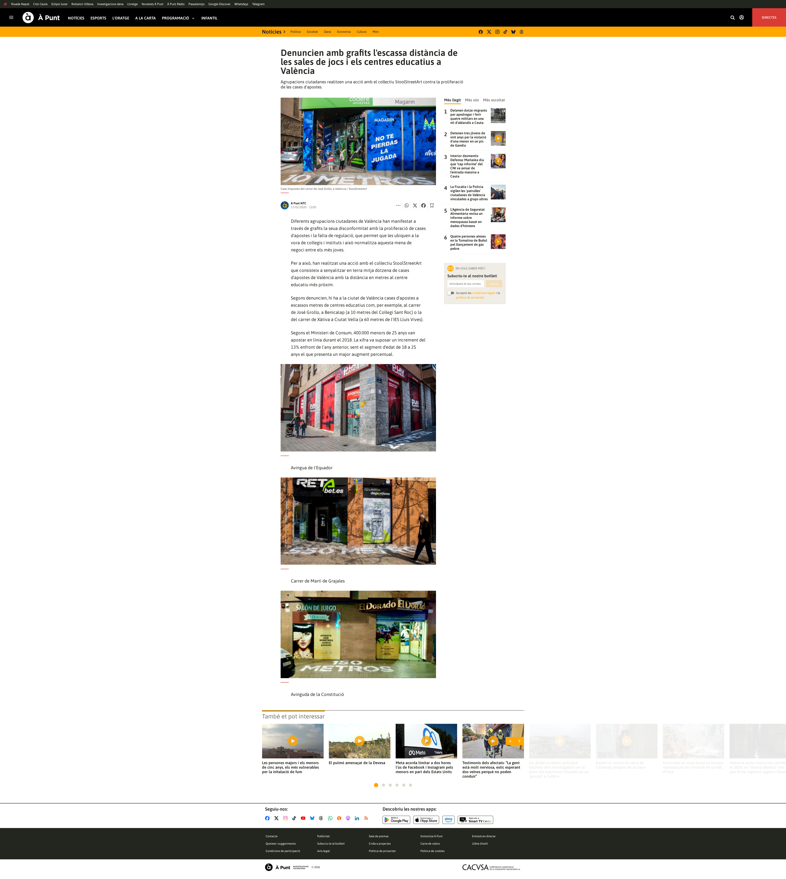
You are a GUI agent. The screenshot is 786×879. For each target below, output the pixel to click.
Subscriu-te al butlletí (331, 843)
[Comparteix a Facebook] (423, 205)
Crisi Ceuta (40, 4)
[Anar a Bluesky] (313, 818)
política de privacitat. (470, 297)
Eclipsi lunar (59, 4)
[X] (489, 32)
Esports (98, 18)
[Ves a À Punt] (41, 17)
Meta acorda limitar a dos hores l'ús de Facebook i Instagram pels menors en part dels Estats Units (424, 767)
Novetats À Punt (152, 4)
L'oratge (132, 4)
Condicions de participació (283, 851)
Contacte (272, 836)
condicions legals (483, 293)
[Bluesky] (513, 32)
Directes (769, 17)
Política (295, 31)
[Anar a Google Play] (396, 820)
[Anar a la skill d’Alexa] (448, 820)
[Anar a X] (277, 818)
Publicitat (323, 836)
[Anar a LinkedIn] (358, 818)
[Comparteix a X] (415, 205)
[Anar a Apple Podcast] (349, 818)
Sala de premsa (378, 836)
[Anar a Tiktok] (295, 818)
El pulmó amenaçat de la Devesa (357, 762)
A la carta (145, 18)
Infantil (209, 18)
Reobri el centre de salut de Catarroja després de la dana (621, 764)
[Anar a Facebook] (268, 818)
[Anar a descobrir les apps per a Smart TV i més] (475, 820)
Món (376, 31)
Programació (175, 18)
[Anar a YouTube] (304, 818)
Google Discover (219, 4)
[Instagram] (497, 32)
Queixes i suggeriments (281, 843)
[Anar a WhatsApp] (331, 818)
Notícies (76, 18)
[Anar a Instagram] (286, 818)
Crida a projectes (380, 843)
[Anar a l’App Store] (426, 820)
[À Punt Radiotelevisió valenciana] (286, 867)
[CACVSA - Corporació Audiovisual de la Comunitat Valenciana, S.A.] (491, 867)
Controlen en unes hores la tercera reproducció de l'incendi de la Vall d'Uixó (693, 767)
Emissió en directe (484, 836)
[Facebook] (481, 32)
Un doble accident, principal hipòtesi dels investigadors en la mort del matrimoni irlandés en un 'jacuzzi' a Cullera (559, 769)
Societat (312, 31)
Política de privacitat (382, 851)
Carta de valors (430, 843)
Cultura (361, 31)
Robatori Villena (82, 4)
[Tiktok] (505, 32)
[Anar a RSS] (367, 818)
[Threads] (522, 32)
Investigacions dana (110, 4)
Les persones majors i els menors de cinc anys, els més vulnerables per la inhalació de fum (290, 767)
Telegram (258, 4)
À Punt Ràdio (176, 4)
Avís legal (323, 851)
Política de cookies (432, 851)
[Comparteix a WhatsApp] (407, 205)
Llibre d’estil (480, 843)
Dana (327, 31)
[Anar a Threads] (322, 818)
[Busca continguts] (732, 18)
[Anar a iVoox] (340, 818)
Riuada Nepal (20, 4)
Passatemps (196, 4)
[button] (376, 785)
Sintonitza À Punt (431, 836)
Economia (344, 31)
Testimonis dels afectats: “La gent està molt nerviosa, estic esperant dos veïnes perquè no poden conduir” (491, 769)
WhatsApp (241, 4)
